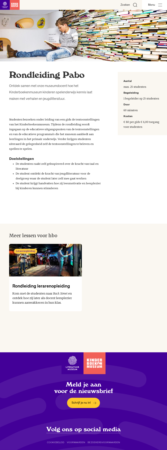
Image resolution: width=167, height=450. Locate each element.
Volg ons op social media (83, 429)
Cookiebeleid (55, 442)
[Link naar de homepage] (10, 5)
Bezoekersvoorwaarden (104, 442)
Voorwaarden (76, 442)
